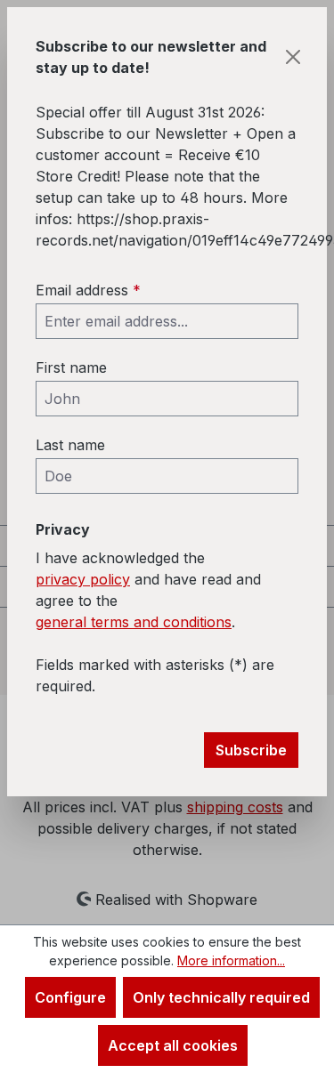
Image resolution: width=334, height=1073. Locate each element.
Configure (70, 997)
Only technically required (221, 997)
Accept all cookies (173, 1045)
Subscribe (251, 750)
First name (71, 367)
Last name (70, 445)
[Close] (293, 57)
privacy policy (83, 579)
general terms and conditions (134, 622)
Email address (88, 290)
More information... (231, 960)
